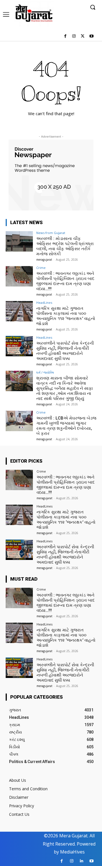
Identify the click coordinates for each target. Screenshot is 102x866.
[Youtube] (91, 36)
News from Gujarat (50, 232)
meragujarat (44, 260)
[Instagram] (74, 36)
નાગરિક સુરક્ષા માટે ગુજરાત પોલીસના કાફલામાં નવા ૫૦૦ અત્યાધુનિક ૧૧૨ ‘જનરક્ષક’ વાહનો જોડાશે (65, 316)
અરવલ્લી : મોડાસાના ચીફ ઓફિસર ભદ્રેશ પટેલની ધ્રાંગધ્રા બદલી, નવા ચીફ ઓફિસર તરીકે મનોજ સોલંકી (65, 246)
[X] (82, 36)
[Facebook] (65, 36)
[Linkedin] (81, 861)
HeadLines (44, 302)
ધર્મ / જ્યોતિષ (45, 372)
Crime (41, 267)
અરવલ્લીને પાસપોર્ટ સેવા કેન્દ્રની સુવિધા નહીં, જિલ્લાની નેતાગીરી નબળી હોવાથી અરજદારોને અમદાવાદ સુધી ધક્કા (65, 351)
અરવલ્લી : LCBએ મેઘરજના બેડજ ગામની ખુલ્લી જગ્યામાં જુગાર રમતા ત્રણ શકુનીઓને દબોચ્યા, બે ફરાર (66, 426)
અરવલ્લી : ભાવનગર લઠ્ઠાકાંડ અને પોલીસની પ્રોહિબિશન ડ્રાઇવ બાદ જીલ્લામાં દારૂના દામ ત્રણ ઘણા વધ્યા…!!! (65, 281)
